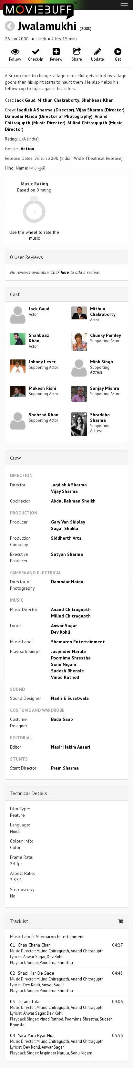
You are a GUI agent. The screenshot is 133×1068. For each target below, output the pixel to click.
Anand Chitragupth (71, 609)
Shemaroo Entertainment (78, 642)
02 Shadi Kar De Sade (32, 973)
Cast (15, 294)
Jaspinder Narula (68, 651)
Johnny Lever (42, 362)
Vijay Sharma (64, 491)
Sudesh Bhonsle (67, 671)
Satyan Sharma (67, 554)
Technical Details (28, 793)
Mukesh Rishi (42, 388)
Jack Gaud (25, 100)
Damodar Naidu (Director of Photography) (49, 116)
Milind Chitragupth (71, 616)
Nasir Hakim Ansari (70, 747)
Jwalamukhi (47, 25)
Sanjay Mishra (104, 388)
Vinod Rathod (65, 677)
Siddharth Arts (66, 538)
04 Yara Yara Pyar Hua (32, 1035)
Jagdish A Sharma (69, 485)
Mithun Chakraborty (58, 100)
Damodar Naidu (67, 582)
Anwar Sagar (64, 625)
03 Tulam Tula (24, 1001)
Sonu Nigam (63, 664)
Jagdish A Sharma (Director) (45, 110)
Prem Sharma (65, 768)
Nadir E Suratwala (70, 698)
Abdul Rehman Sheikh (73, 501)
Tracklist (19, 921)
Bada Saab (62, 719)
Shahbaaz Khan (97, 100)
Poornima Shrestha (71, 658)
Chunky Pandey (105, 335)
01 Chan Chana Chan (30, 945)
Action (27, 148)
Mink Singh (101, 362)
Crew (15, 457)
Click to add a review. (75, 272)
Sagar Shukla (64, 528)
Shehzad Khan (43, 415)
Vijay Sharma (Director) (100, 110)
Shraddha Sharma (100, 417)
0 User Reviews (26, 257)
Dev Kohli (60, 632)
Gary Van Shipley (68, 522)
